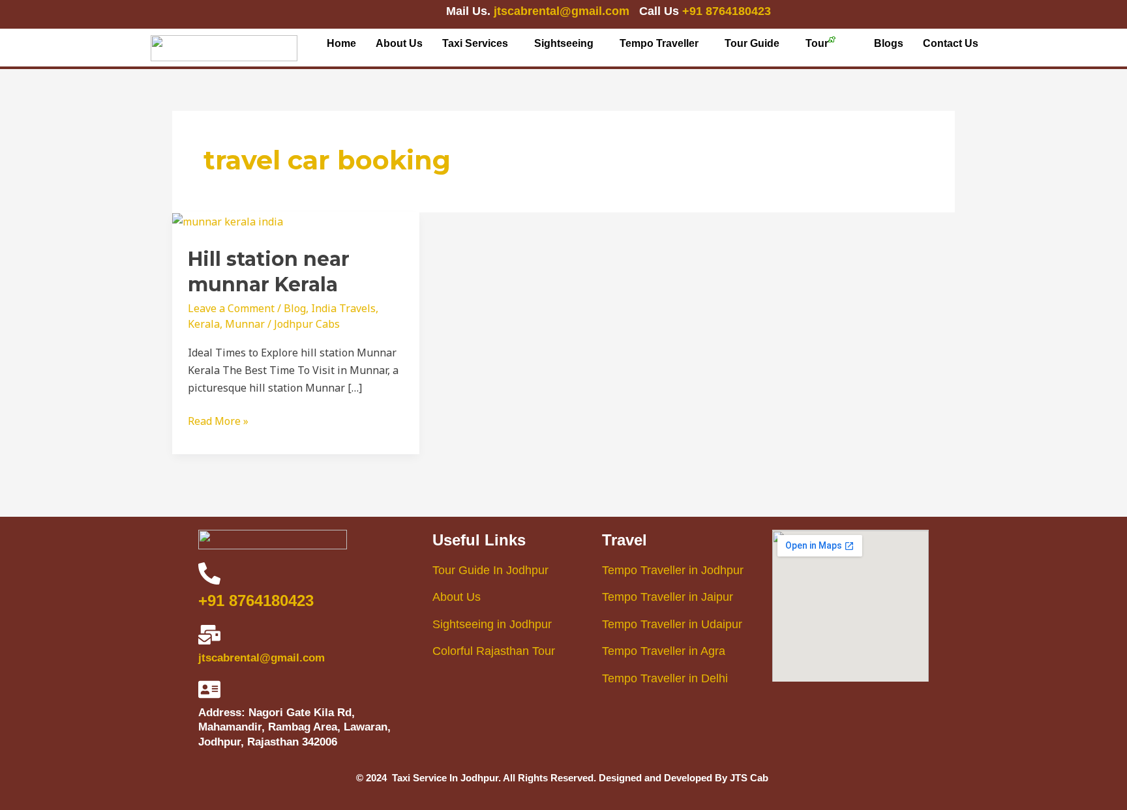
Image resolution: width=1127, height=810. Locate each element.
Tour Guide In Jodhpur (490, 570)
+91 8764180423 (726, 11)
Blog (295, 308)
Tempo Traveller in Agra (663, 651)
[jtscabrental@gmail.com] (209, 635)
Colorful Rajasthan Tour (493, 651)
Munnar (245, 324)
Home (341, 43)
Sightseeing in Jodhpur (492, 624)
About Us (399, 43)
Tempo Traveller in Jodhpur (673, 570)
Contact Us (950, 43)
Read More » (218, 420)
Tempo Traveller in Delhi (665, 678)
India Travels (343, 308)
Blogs (888, 43)
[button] (478, 44)
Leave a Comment (231, 308)
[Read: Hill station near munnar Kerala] (227, 221)
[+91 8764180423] (209, 573)
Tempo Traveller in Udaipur (672, 624)
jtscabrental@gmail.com (563, 11)
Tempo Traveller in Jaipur (667, 596)
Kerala (204, 324)
